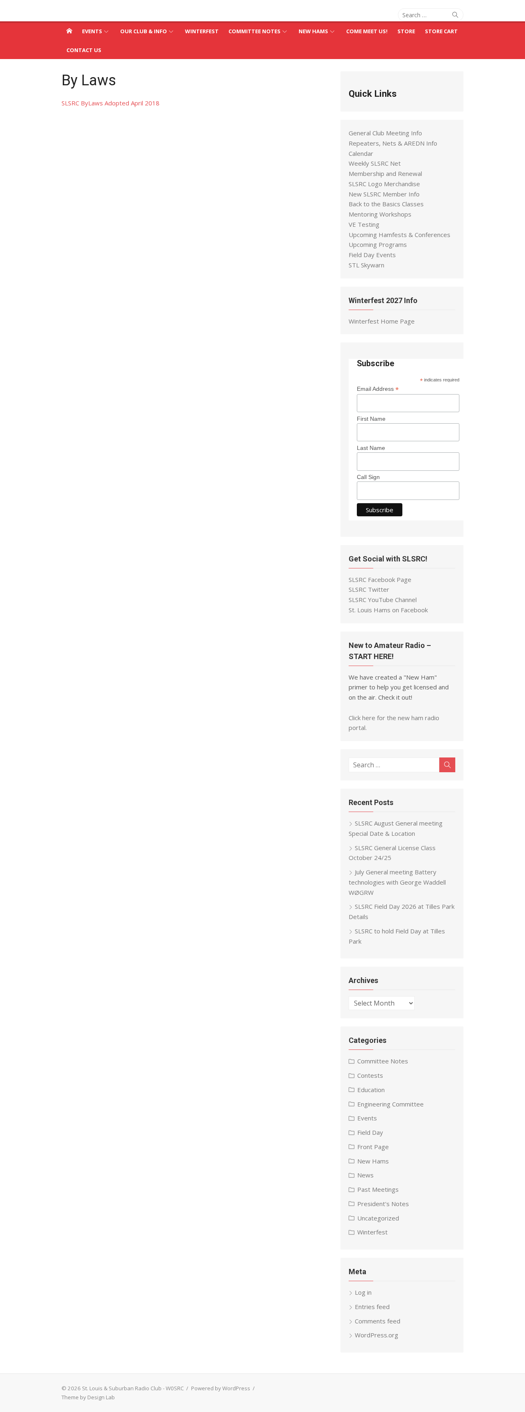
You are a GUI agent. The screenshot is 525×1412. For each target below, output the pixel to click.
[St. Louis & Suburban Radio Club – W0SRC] (69, 30)
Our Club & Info (143, 31)
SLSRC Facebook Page (380, 579)
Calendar (361, 153)
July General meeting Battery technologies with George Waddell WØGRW (397, 882)
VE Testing (364, 224)
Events (92, 31)
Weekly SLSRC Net (375, 163)
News (365, 1175)
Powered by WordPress (220, 1388)
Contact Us (83, 50)
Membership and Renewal (385, 173)
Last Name (371, 448)
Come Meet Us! (367, 31)
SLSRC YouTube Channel (383, 599)
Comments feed (377, 1321)
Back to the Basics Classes (386, 204)
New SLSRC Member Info (384, 194)
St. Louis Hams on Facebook (388, 610)
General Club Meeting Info (385, 133)
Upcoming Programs (378, 244)
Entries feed (372, 1307)
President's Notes (383, 1204)
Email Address (378, 389)
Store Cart (441, 31)
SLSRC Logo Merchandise (384, 184)
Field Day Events (372, 255)
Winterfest (202, 31)
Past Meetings (378, 1189)
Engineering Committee (390, 1104)
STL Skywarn (366, 265)
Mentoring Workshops (380, 214)
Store (406, 31)
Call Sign (368, 477)
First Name (371, 418)
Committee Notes (254, 31)
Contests (370, 1075)
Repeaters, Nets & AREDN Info (393, 143)
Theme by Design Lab (88, 1397)
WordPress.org (376, 1335)
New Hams (313, 31)
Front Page (373, 1147)
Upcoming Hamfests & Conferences (399, 234)
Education (371, 1090)
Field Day (370, 1132)
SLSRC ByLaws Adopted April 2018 (111, 103)
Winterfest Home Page (382, 321)
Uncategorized (378, 1218)
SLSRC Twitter (369, 589)
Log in (363, 1292)
